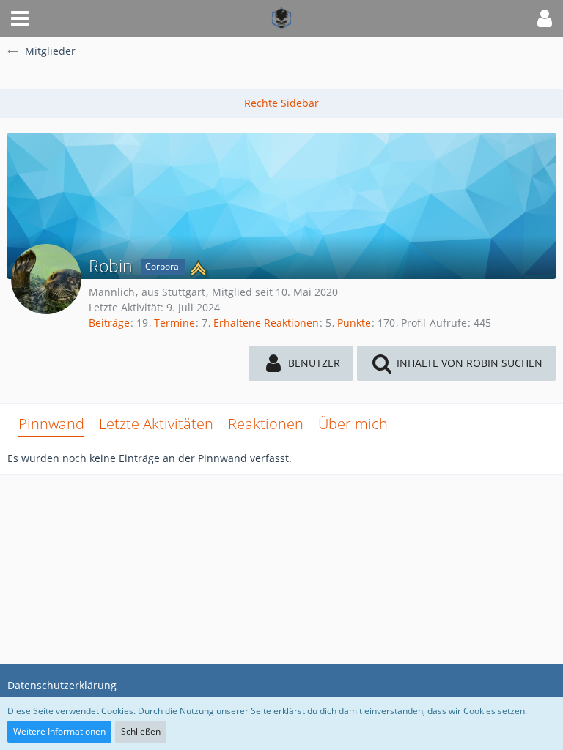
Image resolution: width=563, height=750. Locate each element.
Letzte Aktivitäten (156, 424)
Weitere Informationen (59, 731)
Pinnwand (51, 424)
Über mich (353, 424)
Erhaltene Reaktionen (266, 323)
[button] (19, 18)
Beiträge (109, 323)
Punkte (354, 323)
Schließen (141, 731)
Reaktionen (265, 424)
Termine (174, 323)
